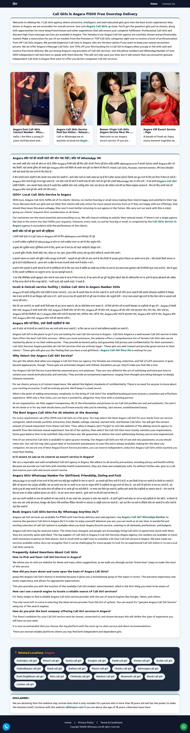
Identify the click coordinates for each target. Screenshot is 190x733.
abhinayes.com (74, 707)
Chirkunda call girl (80, 676)
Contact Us (168, 3)
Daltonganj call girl (148, 668)
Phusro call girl (100, 668)
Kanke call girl (119, 660)
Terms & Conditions (111, 722)
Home (154, 3)
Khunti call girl (51, 660)
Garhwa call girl (76, 668)
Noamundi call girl (131, 676)
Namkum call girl (105, 676)
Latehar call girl (25, 684)
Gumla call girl (73, 660)
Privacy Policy (86, 722)
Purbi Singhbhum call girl (30, 676)
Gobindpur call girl (27, 660)
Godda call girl (164, 660)
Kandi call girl (54, 668)
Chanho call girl (123, 668)
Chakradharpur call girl (29, 668)
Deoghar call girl (97, 660)
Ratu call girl (57, 676)
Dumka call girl (142, 660)
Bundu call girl (155, 676)
